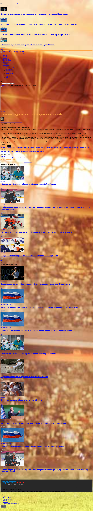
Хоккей (5, 58)
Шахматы (8, 77)
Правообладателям (8, 499)
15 (1, 311)
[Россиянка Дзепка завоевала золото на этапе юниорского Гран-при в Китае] (12, 442)
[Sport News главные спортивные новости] (13, 485)
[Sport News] (12, 3)
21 (1, 381)
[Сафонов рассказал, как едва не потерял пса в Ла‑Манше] (12, 372)
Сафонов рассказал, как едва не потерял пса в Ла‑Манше (24, 377)
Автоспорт (6, 65)
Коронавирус (9, 69)
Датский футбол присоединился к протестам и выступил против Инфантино (33, 423)
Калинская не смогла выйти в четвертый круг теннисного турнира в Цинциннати (34, 14)
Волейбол (6, 62)
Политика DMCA (7, 498)
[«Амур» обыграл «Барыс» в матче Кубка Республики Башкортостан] (12, 251)
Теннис (5, 63)
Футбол (5, 56)
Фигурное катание (10, 70)
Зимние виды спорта (11, 67)
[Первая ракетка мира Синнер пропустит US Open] (12, 395)
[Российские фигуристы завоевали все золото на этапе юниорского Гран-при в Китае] (4, 31)
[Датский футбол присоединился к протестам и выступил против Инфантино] (12, 419)
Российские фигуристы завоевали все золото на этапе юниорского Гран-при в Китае (35, 35)
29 (1, 288)
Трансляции (9, 79)
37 (1, 237)
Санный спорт (9, 74)
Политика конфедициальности (11, 503)
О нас (4, 496)
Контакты (5, 502)
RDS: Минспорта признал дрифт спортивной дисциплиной (20, 157)
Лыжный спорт (10, 73)
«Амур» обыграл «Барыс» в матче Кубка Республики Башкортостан (29, 256)
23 (1, 404)
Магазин (5, 55)
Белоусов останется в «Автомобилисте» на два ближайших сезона (22, 151)
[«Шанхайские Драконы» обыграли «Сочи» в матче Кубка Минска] (4, 42)
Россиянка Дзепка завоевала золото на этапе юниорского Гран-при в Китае (32, 446)
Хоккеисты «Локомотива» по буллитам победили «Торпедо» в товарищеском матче (36, 232)
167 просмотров (5, 122)
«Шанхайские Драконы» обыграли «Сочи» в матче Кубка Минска (28, 45)
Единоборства (7, 61)
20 (1, 188)
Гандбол (8, 76)
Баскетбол (6, 59)
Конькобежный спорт (11, 72)
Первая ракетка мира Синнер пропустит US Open (21, 400)
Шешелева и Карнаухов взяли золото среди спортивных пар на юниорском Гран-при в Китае (39, 24)
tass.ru (8, 144)
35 (1, 260)
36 (1, 450)
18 (1, 427)
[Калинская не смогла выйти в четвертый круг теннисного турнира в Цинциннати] (4, 11)
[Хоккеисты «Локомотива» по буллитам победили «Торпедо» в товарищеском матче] (12, 228)
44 (1, 213)
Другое (5, 66)
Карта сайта (6, 500)
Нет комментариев (17, 122)
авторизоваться (28, 162)
